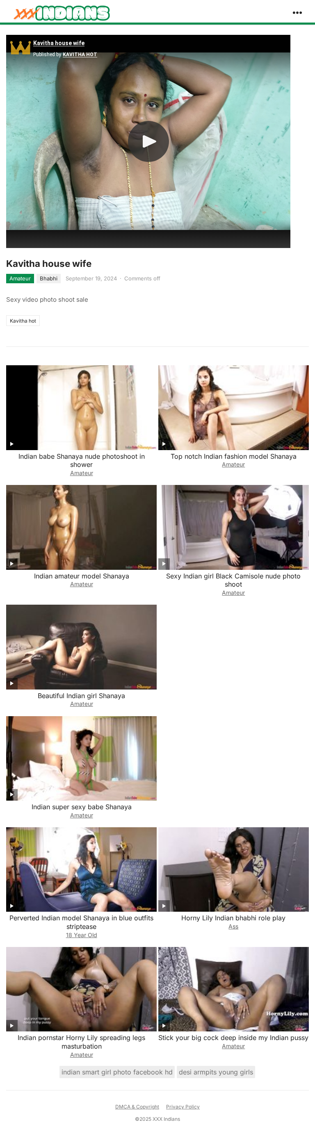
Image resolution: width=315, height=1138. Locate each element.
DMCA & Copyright (137, 1107)
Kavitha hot (23, 321)
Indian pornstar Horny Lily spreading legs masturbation (81, 1041)
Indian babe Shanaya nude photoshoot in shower (81, 460)
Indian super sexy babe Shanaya (82, 807)
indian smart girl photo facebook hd (117, 1072)
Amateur (20, 278)
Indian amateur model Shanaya (81, 576)
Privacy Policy (183, 1107)
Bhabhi (48, 278)
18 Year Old (81, 934)
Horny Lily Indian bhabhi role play (233, 918)
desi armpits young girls (216, 1072)
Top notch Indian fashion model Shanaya (234, 456)
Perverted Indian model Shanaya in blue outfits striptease (81, 922)
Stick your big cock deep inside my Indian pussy (233, 1037)
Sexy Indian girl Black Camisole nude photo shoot (233, 580)
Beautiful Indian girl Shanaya (81, 696)
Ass (233, 926)
